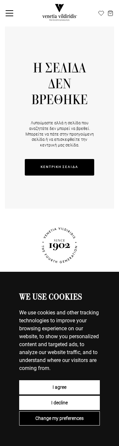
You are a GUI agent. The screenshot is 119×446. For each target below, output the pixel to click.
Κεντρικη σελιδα (59, 167)
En (93, 13)
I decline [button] (59, 402)
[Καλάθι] (110, 13)
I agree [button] (59, 387)
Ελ (78, 13)
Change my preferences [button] (59, 418)
